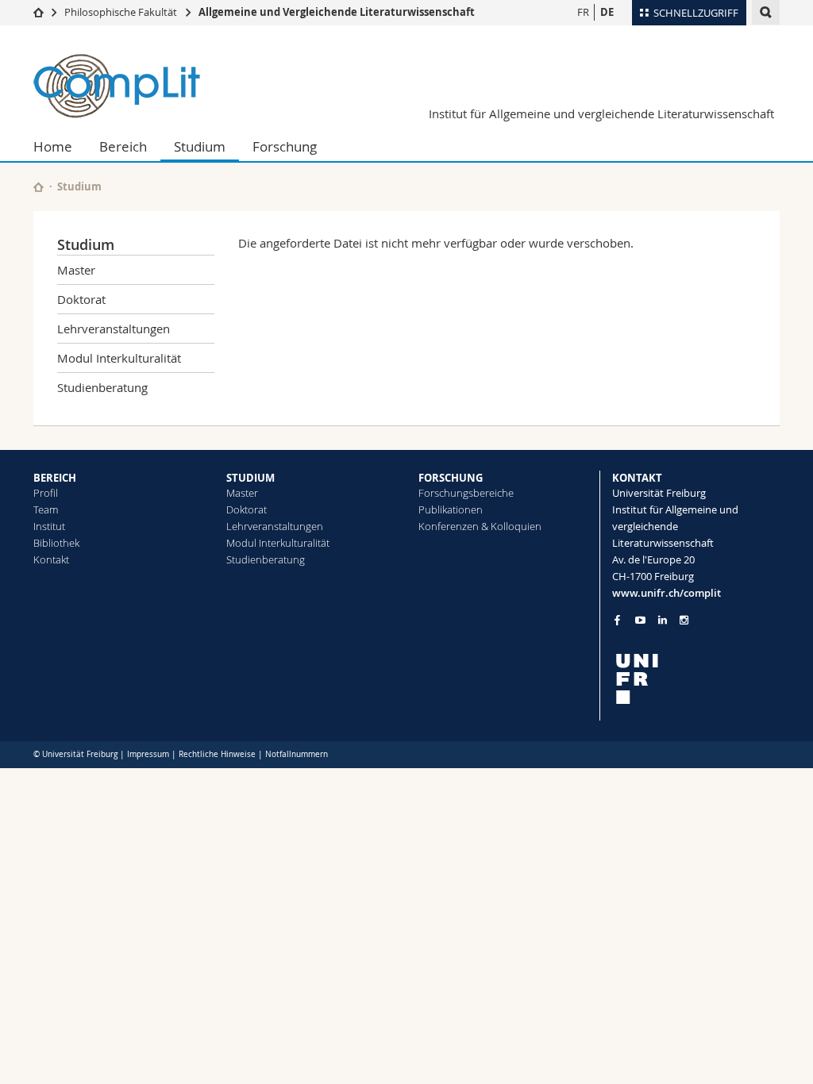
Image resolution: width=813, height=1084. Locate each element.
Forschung (284, 146)
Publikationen (450, 509)
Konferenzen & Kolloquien (479, 526)
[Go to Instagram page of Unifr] (684, 620)
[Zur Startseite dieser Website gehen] (38, 187)
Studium (199, 146)
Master (76, 270)
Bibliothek (56, 543)
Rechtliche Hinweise (217, 754)
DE (607, 12)
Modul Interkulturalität (119, 358)
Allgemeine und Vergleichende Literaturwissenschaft (336, 12)
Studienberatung (102, 387)
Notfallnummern (296, 754)
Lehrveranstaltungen (113, 328)
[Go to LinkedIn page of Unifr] (662, 620)
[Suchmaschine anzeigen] (766, 12)
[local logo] (696, 679)
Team (45, 509)
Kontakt (51, 559)
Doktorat (81, 299)
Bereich (123, 146)
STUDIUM (250, 478)
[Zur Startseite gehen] (38, 12)
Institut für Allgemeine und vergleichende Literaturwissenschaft (601, 113)
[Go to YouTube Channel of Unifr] (640, 620)
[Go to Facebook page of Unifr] (617, 620)
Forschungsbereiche (466, 493)
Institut (49, 526)
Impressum (148, 754)
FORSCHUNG (450, 478)
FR (583, 12)
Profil (45, 493)
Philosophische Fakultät (120, 12)
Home (52, 146)
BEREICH (54, 478)
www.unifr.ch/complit (666, 593)
